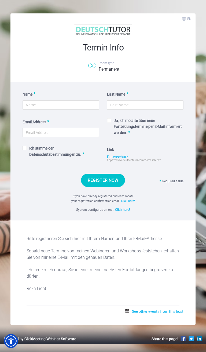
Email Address (34, 121)
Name (27, 94)
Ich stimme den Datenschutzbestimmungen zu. (55, 151)
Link (110, 149)
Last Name (116, 94)
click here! (128, 201)
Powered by (40, 338)
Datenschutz (117, 157)
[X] (191, 338)
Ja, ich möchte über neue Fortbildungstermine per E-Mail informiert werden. (148, 126)
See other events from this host (157, 311)
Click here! (122, 209)
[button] (11, 341)
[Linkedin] (199, 338)
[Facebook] (183, 338)
